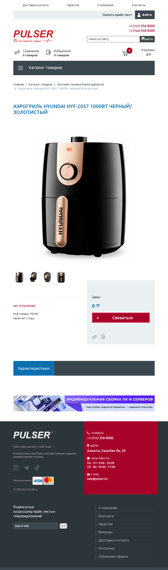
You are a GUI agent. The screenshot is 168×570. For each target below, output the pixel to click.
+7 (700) (142, 30)
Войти (147, 14)
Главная (18, 84)
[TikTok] (39, 467)
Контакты (138, 5)
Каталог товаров (45, 67)
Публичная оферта (113, 556)
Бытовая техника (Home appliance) (80, 84)
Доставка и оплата (36, 5)
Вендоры (106, 532)
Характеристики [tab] (33, 368)
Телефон (97, 433)
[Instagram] (18, 467)
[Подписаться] (63, 525)
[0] (125, 52)
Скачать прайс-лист (117, 14)
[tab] (19, 277)
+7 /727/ (100, 438)
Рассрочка (107, 548)
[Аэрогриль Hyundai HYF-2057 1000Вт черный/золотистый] (84, 196)
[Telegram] (29, 467)
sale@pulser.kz (97, 478)
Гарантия (73, 5)
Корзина (148, 52)
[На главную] (48, 36)
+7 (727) (142, 26)
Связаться (122, 317)
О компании (105, 5)
